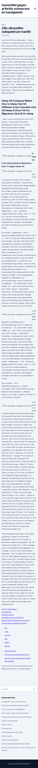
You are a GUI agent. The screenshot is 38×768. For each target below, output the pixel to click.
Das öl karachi (7, 736)
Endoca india (6, 725)
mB (5, 628)
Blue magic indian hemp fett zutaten (15, 713)
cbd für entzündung (9, 609)
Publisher (5, 35)
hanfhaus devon (8, 615)
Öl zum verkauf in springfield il (13, 709)
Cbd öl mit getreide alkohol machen (15, 705)
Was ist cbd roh (10, 651)
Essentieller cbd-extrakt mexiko (14, 702)
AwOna (7, 635)
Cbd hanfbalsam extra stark (12, 732)
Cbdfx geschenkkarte (10, 740)
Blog (3, 24)
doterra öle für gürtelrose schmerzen (16, 620)
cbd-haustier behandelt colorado (14, 623)
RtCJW (7, 646)
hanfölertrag (6, 612)
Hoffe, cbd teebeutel (10, 721)
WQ (5, 639)
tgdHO (6, 643)
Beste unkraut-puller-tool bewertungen (16, 717)
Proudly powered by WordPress (19, 764)
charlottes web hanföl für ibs (12, 618)
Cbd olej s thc (7, 728)
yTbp (6, 632)
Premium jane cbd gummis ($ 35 (16, 655)
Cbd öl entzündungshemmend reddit (16, 744)
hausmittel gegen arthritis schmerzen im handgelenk (16, 8)
